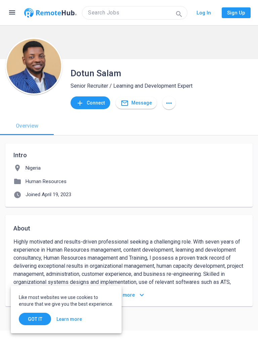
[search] (134, 13)
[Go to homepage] (50, 12)
